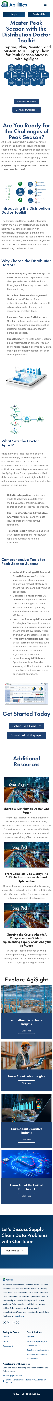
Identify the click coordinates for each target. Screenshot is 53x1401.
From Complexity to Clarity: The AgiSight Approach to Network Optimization (26, 877)
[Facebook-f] (8, 1322)
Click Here (26, 1031)
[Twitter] (4, 1322)
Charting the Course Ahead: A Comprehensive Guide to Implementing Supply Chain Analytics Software (26, 940)
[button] (45, 4)
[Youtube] (17, 1322)
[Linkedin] (13, 1322)
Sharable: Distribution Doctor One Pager (26, 810)
